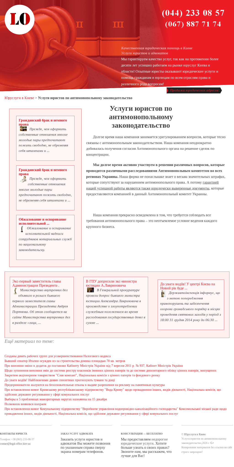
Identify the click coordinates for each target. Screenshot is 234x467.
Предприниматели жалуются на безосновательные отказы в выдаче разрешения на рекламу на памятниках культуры (85, 385)
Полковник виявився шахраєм (25, 404)
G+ (212, 443)
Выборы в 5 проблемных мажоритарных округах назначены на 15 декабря (56, 399)
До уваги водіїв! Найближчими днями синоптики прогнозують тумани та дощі (60, 380)
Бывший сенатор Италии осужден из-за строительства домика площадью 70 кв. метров (65, 361)
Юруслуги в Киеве (19, 98)
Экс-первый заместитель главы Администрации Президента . (36, 283)
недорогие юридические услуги (144, 441)
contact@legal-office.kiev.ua (15, 443)
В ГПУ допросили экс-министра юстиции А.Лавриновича (111, 283)
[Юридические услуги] (20, 33)
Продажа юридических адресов (194, 90)
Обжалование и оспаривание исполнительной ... (42, 221)
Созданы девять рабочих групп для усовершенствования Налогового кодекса (58, 356)
